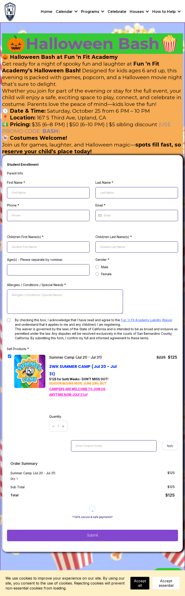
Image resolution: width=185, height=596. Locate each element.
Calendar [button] (65, 11)
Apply (170, 445)
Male (104, 267)
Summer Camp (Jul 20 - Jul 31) (75, 357)
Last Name (104, 182)
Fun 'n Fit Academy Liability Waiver (146, 320)
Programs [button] (90, 11)
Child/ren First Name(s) (25, 237)
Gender (102, 259)
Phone (13, 205)
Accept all (140, 583)
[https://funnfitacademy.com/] (10, 11)
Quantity (55, 416)
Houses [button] (137, 11)
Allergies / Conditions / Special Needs (36, 285)
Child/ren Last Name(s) (113, 237)
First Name (16, 182)
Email (100, 205)
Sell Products (18, 349)
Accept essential (166, 583)
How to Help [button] (164, 11)
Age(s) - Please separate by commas (34, 259)
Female (106, 274)
